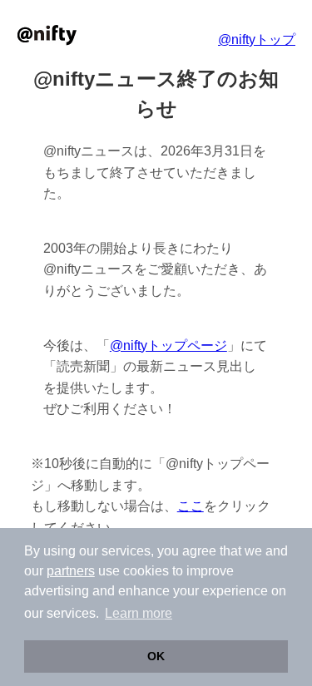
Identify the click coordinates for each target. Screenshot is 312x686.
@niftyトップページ (168, 345)
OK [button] (156, 656)
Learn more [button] (138, 613)
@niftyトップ (256, 39)
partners (71, 571)
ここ (190, 506)
